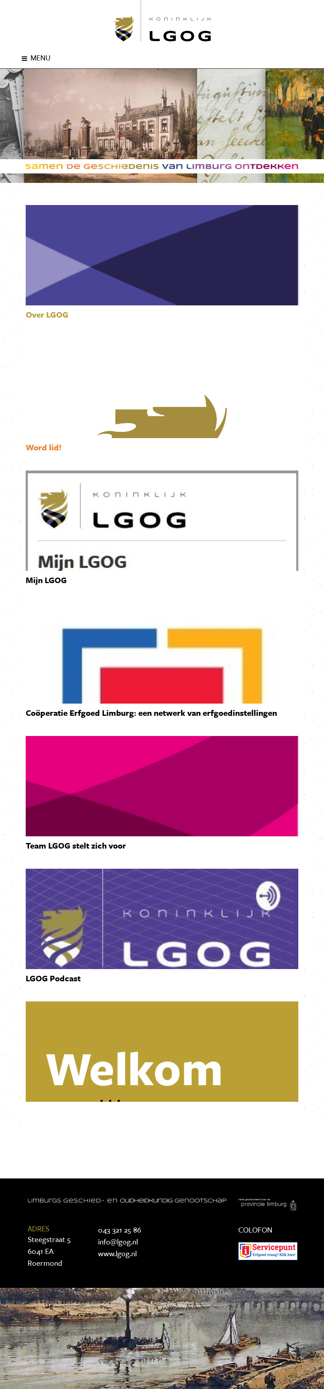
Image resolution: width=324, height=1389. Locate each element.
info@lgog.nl (118, 1241)
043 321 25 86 (119, 1229)
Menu (40, 57)
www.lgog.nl (117, 1253)
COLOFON (255, 1229)
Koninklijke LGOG (162, 20)
